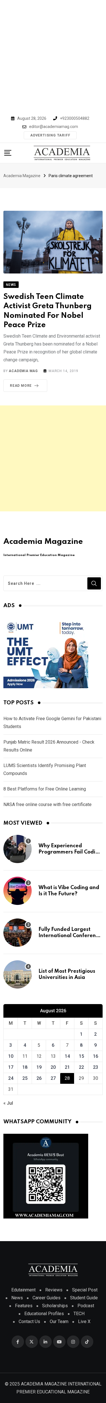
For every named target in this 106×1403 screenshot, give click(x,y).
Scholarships (55, 1305)
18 (24, 1067)
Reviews (53, 1290)
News (17, 1297)
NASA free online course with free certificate (47, 804)
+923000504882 (74, 118)
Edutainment (23, 1290)
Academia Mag (23, 371)
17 (10, 1067)
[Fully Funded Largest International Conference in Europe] (17, 932)
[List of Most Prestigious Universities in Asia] (17, 974)
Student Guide (84, 1297)
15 (81, 1056)
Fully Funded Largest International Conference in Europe (69, 936)
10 (10, 1056)
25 (24, 1078)
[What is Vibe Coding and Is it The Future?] (17, 891)
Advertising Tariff (50, 135)
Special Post (85, 1290)
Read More (21, 386)
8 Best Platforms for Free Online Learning (44, 789)
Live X (84, 1321)
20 (53, 1067)
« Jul (8, 1103)
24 (10, 1078)
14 (67, 1056)
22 (81, 1067)
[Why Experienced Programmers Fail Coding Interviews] (17, 849)
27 (53, 1078)
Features (24, 1305)
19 (39, 1067)
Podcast (85, 1305)
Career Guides (46, 1297)
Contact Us (29, 1321)
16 (95, 1056)
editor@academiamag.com (53, 126)
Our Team (59, 1321)
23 (95, 1067)
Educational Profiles (44, 1313)
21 (67, 1067)
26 (39, 1078)
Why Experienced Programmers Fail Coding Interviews (70, 852)
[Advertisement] (53, 56)
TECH (79, 1313)
